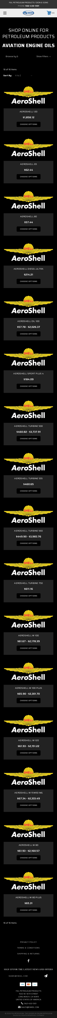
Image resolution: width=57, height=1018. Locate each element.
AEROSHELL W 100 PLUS (28, 688)
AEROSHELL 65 (28, 164)
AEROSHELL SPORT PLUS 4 (28, 373)
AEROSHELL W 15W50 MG (28, 792)
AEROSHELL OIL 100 (28, 321)
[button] (28, 56)
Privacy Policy (28, 942)
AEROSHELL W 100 (28, 635)
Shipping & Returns (28, 953)
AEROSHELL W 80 (28, 845)
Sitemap (40, 1015)
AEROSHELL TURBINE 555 (28, 478)
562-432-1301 (32, 5)
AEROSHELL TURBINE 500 (28, 426)
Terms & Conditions (28, 947)
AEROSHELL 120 (28, 111)
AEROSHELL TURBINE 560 (28, 530)
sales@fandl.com (30, 1007)
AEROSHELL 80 (28, 216)
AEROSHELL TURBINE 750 (28, 583)
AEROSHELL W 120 (28, 740)
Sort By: (7, 75)
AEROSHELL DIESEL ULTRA (29, 269)
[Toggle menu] (8, 13)
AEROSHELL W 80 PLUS (29, 897)
